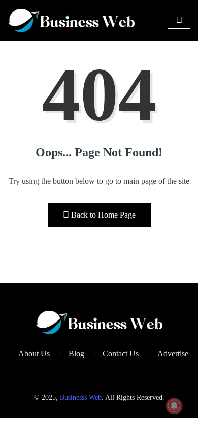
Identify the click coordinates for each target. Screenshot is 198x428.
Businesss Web (81, 397)
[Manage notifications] (174, 406)
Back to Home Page (103, 214)
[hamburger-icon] (179, 20)
